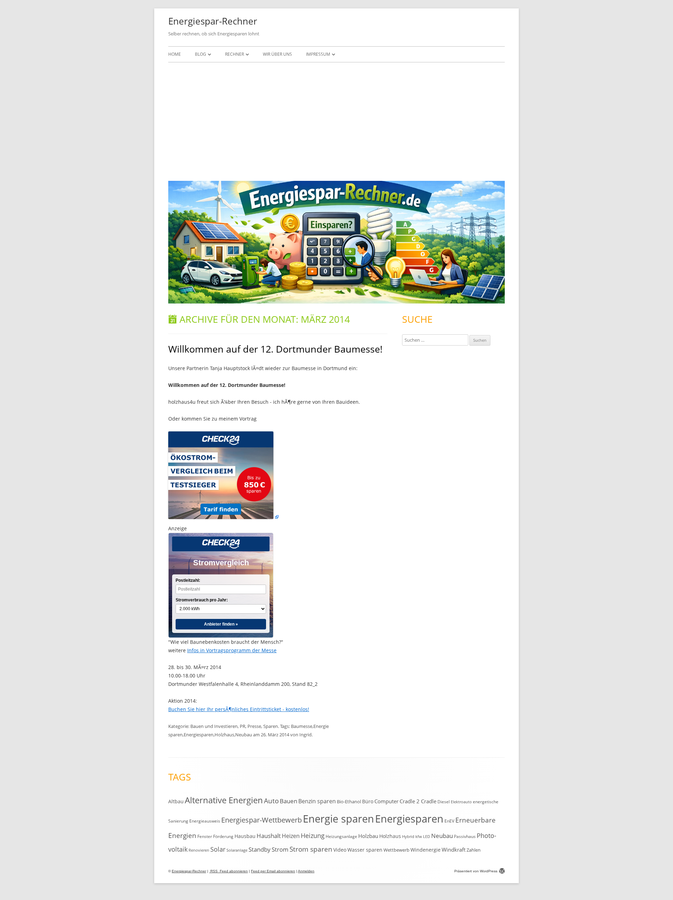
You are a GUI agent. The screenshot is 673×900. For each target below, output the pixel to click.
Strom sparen (311, 849)
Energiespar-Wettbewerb (261, 820)
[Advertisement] (336, 120)
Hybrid (408, 836)
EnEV (449, 821)
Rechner (234, 54)
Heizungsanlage (341, 836)
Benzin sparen (317, 801)
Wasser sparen (364, 849)
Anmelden (306, 871)
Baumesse (301, 726)
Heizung (313, 835)
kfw (418, 836)
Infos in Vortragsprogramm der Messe (232, 650)
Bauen (288, 801)
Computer (386, 801)
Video (339, 849)
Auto (271, 800)
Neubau (243, 734)
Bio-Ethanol (349, 801)
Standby (260, 849)
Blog (200, 54)
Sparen (270, 726)
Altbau (176, 801)
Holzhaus (224, 734)
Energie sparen (338, 819)
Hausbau (245, 836)
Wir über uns (277, 54)
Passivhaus (465, 836)
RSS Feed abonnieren (228, 871)
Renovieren (199, 850)
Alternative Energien (224, 800)
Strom (280, 849)
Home (174, 54)
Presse (254, 726)
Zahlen (474, 850)
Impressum (318, 54)
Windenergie (425, 849)
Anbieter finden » (221, 624)
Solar (217, 849)
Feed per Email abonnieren (273, 871)
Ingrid (305, 734)
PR (242, 726)
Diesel (443, 801)
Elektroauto (461, 801)
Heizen (291, 836)
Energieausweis (204, 821)
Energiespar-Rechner (212, 21)
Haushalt (269, 836)
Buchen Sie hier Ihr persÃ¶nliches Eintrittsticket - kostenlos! (238, 709)
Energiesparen (198, 734)
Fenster (204, 836)
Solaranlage (236, 850)
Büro (367, 801)
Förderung (223, 836)
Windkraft (453, 849)
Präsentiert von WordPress (475, 871)
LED (426, 836)
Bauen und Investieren (214, 726)
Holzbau (368, 835)
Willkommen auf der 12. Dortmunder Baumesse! (275, 348)
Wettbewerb (396, 850)
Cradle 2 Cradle (418, 801)
